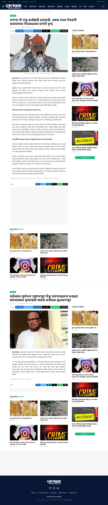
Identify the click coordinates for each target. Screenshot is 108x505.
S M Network (54, 500)
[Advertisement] (39, 206)
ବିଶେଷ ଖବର (32, 6)
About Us (4, 1)
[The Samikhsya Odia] (13, 6)
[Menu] (3, 6)
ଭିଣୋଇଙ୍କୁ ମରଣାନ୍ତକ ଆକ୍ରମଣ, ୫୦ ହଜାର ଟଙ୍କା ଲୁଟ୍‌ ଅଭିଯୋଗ (54, 276)
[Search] (103, 1)
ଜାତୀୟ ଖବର (51, 6)
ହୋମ (25, 6)
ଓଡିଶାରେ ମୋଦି (32, 178)
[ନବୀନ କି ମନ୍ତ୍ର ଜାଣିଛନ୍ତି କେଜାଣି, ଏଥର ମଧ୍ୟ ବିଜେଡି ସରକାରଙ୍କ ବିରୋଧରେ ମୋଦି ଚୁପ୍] (39, 53)
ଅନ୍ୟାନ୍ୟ (91, 6)
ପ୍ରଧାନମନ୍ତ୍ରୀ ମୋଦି (54, 178)
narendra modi (22, 379)
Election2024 (13, 178)
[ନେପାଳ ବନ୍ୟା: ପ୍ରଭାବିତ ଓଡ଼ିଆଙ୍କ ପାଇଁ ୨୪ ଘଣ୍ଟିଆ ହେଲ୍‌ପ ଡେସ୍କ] (54, 241)
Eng (103, 6)
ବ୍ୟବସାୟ (74, 6)
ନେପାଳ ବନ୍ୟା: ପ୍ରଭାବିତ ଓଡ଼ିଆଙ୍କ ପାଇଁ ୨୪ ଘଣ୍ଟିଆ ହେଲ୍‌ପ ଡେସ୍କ (53, 252)
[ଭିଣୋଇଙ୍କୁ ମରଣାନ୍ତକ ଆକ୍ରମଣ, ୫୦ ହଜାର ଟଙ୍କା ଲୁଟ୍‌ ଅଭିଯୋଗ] (54, 265)
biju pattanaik (14, 379)
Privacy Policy (25, 1)
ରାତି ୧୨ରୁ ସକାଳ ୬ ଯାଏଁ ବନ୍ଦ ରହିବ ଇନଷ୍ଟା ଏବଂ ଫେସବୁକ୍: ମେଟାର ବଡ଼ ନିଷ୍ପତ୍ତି (23, 276)
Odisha (28, 379)
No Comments (22, 27)
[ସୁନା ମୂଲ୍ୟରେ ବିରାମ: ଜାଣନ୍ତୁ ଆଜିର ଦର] (24, 241)
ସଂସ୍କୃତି (67, 6)
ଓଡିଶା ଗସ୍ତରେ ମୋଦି (22, 178)
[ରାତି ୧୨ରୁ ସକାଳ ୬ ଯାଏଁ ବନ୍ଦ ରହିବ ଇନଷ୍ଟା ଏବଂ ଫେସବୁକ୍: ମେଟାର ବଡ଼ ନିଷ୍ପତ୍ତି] (24, 265)
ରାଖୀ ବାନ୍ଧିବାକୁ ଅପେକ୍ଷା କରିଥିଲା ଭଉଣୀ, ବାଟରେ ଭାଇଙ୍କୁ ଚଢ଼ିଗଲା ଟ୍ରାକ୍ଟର (84, 149)
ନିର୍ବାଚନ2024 (45, 178)
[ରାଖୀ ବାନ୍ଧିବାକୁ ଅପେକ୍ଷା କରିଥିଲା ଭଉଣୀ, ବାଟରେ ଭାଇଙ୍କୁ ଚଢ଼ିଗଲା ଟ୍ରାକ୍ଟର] (85, 138)
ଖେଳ (85, 6)
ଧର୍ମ (80, 6)
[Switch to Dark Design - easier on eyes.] (105, 1)
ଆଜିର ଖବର (13, 292)
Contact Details (11, 1)
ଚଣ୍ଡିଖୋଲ (39, 178)
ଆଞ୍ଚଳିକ (60, 6)
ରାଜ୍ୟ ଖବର (42, 6)
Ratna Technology (68, 500)
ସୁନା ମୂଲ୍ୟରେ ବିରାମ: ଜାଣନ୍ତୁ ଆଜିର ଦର (21, 251)
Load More (84, 157)
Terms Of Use (33, 1)
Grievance (18, 1)
